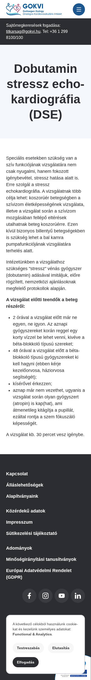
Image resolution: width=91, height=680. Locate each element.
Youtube (62, 596)
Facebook (29, 596)
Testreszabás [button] (28, 648)
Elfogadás (25, 662)
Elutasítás (61, 648)
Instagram (45, 596)
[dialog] (45, 644)
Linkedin (78, 596)
